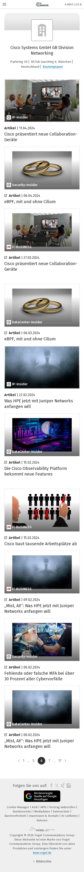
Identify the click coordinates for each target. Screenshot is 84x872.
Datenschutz (61, 811)
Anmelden (73, 4)
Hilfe (43, 807)
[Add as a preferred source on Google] (42, 796)
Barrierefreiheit (16, 816)
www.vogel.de (42, 853)
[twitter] (55, 785)
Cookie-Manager (18, 807)
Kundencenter (23, 811)
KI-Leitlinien (69, 816)
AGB (35, 807)
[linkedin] (68, 785)
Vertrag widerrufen (62, 807)
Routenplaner (53, 67)
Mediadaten (42, 811)
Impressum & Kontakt (44, 816)
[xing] (62, 785)
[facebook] (50, 785)
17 (59, 761)
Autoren (42, 820)
